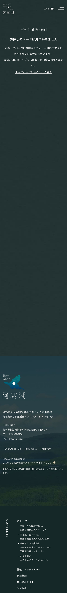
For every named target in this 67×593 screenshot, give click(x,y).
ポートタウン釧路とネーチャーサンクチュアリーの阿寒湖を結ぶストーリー (35, 547)
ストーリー (23, 521)
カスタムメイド (25, 581)
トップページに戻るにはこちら (33, 72)
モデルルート (24, 588)
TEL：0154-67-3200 (13, 434)
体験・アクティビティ (29, 569)
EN (52, 8)
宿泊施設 (22, 575)
